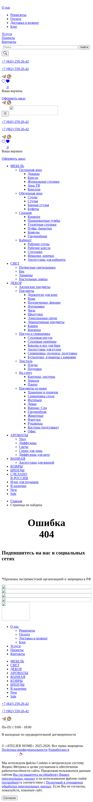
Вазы (31, 298)
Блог (13, 26)
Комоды (34, 232)
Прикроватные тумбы (44, 220)
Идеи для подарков (24, 482)
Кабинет (25, 240)
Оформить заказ (13, 98)
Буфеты (33, 209)
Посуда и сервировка (34, 334)
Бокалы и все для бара (44, 345)
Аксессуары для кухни (44, 349)
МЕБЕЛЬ (17, 166)
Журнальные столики (43, 181)
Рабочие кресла (39, 248)
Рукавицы (35, 423)
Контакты (9, 42)
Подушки (35, 369)
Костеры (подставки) (43, 427)
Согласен (9, 798)
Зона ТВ (34, 185)
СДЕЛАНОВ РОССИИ (19, 476)
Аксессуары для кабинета (47, 259)
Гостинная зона (30, 170)
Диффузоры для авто (34, 454)
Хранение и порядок (43, 392)
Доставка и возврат (24, 22)
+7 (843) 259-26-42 (15, 61)
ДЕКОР (16, 283)
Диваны (34, 174)
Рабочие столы (39, 244)
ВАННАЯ (17, 458)
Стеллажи (35, 252)
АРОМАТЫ (19, 435)
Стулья (33, 201)
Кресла (33, 177)
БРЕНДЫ (17, 470)
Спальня (25, 213)
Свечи (23, 447)
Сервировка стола (41, 396)
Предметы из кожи (33, 388)
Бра (21, 271)
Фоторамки (36, 306)
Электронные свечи (42, 318)
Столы (32, 197)
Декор (32, 404)
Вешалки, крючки (41, 256)
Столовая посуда (40, 337)
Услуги (7, 34)
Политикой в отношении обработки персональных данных (42, 784)
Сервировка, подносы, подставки (52, 353)
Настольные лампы (33, 279)
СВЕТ (14, 263)
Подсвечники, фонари (44, 302)
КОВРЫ (16, 466)
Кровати (34, 216)
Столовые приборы (42, 341)
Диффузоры (28, 443)
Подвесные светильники (37, 267)
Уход (22, 439)
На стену (25, 373)
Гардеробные (37, 236)
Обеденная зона (30, 193)
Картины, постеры (41, 376)
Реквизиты (18, 15)
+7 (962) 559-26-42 (15, 69)
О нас (6, 7)
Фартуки (34, 419)
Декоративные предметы (46, 322)
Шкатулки (35, 314)
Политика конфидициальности (25, 749)
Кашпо (33, 326)
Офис (32, 431)
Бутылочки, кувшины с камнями (52, 357)
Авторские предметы (34, 287)
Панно (32, 384)
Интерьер (35, 400)
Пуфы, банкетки (40, 228)
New (13, 490)
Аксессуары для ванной (36, 462)
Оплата (15, 19)
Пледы (33, 365)
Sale (13, 494)
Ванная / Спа (37, 408)
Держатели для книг (43, 295)
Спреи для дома (30, 451)
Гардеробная (37, 412)
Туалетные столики (42, 224)
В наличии (18, 486)
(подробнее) (10, 782)
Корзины (34, 330)
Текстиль (25, 361)
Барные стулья (38, 205)
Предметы (26, 291)
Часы (31, 310)
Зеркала (33, 380)
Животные (35, 415)
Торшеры (26, 275)
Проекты (8, 38)
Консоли (34, 189)
